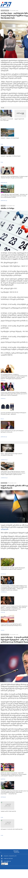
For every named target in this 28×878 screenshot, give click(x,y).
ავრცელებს (4, 529)
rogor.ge (2, 630)
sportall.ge (3, 779)
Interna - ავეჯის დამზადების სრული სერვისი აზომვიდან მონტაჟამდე (11, 454)
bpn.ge (2, 418)
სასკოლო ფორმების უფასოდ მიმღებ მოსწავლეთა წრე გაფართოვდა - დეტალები (13, 413)
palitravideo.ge (4, 182)
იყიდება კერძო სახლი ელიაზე (8, 811)
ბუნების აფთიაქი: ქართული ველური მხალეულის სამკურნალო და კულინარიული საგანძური (13, 568)
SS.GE (2, 107)
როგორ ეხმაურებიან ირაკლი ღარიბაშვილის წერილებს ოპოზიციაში (12, 431)
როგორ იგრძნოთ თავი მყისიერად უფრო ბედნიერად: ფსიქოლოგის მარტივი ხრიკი (11, 625)
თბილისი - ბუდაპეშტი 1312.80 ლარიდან (10, 156)
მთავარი (15, 851)
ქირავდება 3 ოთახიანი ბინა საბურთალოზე (11, 829)
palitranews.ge (4, 436)
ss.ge (2, 817)
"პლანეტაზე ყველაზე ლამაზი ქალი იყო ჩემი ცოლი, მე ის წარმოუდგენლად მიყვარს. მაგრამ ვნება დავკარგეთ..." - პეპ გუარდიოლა (14, 792)
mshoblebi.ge (4, 591)
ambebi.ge (3, 380)
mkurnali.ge (3, 573)
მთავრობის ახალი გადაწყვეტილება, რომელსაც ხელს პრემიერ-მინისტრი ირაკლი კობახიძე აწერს (14, 177)
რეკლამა (16, 852)
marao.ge (3, 612)
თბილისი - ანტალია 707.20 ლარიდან (10, 138)
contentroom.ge (4, 459)
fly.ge (2, 144)
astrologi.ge (3, 797)
